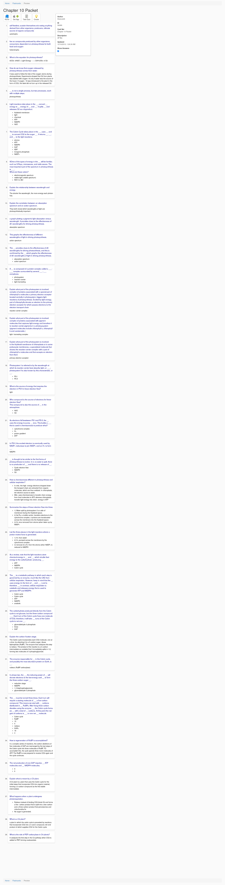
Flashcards (17, 3)
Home (7, 3)
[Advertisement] (74, 78)
